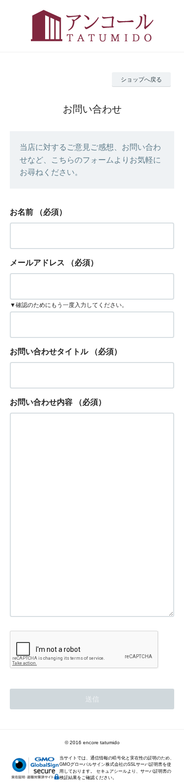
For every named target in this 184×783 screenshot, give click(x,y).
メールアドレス (37, 262)
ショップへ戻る (141, 79)
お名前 (21, 212)
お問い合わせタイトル (49, 351)
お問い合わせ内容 (41, 402)
